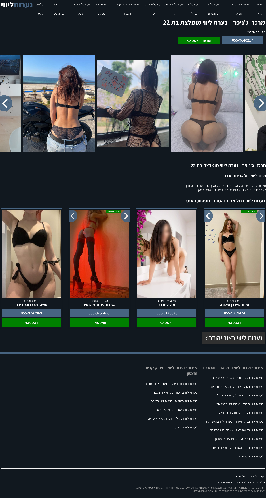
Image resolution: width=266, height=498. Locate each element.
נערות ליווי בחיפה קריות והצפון (128, 9)
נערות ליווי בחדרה (156, 384)
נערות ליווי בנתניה (230, 413)
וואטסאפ (234, 322)
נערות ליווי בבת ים (153, 9)
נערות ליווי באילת (102, 9)
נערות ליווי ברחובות (221, 430)
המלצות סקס (40, 9)
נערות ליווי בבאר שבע (81, 9)
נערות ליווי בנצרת (161, 401)
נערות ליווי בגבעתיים (250, 387)
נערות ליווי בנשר (187, 410)
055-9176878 (166, 312)
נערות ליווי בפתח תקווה (249, 421)
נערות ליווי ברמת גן (173, 9)
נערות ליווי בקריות (186, 427)
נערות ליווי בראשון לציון (249, 430)
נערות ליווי (260, 9)
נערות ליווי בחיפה (186, 392)
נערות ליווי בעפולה (185, 418)
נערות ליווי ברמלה (252, 439)
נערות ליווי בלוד (253, 413)
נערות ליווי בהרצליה (213, 9)
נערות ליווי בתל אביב (250, 456)
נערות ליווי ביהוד (253, 404)
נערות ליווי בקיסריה (160, 418)
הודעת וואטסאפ (199, 40)
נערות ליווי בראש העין (219, 421)
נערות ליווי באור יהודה (235, 337)
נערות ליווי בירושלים (58, 9)
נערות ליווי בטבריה (162, 392)
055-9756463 (99, 312)
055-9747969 (31, 312)
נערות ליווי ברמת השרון (249, 447)
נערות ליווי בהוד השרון (222, 387)
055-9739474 (234, 312)
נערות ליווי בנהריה (186, 401)
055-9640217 (242, 40)
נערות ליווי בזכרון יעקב (183, 384)
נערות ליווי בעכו (165, 410)
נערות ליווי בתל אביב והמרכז (239, 9)
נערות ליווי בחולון (193, 9)
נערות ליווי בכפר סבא (227, 404)
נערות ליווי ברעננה (221, 447)
